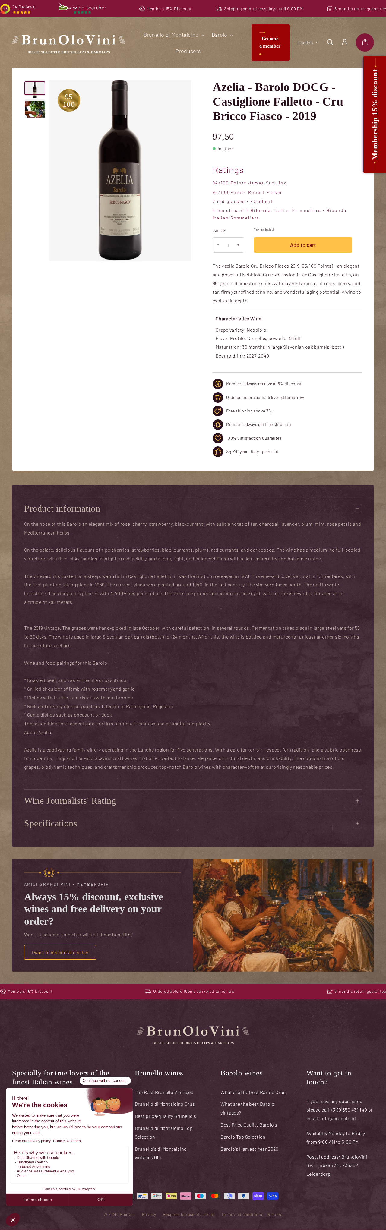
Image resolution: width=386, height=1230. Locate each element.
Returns (275, 1214)
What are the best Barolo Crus (253, 1092)
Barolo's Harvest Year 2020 (249, 1149)
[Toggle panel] (357, 508)
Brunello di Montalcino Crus (165, 1104)
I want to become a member (60, 952)
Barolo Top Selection (242, 1137)
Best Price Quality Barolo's (248, 1125)
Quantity (219, 230)
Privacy (149, 1214)
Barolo (220, 34)
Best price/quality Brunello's (165, 1116)
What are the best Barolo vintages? (247, 1108)
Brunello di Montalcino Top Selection (164, 1132)
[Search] (330, 42)
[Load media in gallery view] (35, 88)
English (305, 42)
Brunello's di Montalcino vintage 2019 (161, 1153)
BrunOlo (127, 1214)
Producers (188, 51)
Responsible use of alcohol (188, 1214)
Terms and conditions (242, 1214)
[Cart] (365, 42)
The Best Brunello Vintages (164, 1092)
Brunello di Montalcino (172, 34)
